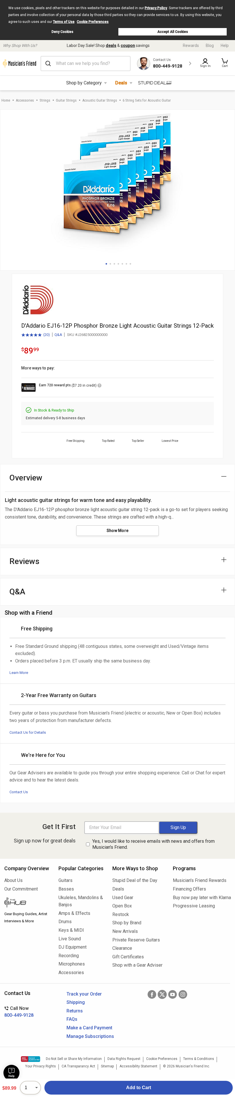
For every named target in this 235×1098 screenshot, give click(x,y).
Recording (68, 955)
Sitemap (107, 1066)
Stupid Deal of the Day (134, 880)
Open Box (122, 906)
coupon (128, 45)
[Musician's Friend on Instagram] (183, 994)
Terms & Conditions (198, 1059)
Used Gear (122, 897)
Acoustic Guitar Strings (99, 100)
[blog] (27, 903)
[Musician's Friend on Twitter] (162, 994)
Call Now (19, 1012)
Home (5, 100)
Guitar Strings (66, 100)
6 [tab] (126, 264)
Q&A (58, 335)
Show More (118, 530)
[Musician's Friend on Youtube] (172, 994)
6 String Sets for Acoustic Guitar (147, 100)
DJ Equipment (72, 947)
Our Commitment (21, 889)
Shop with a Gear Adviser (137, 965)
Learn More (18, 672)
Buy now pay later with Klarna (202, 897)
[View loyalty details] (99, 386)
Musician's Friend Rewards (199, 880)
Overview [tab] (25, 477)
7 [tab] (130, 264)
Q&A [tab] (17, 591)
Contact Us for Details (27, 732)
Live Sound (69, 938)
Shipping (75, 1002)
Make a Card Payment (89, 1027)
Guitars (65, 880)
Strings (45, 100)
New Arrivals (125, 931)
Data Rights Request (123, 1059)
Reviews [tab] (24, 561)
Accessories (25, 100)
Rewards (191, 45)
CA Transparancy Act (78, 1066)
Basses (66, 889)
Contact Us (18, 792)
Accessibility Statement (138, 1066)
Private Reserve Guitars (136, 940)
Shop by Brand (126, 922)
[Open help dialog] (11, 1073)
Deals (121, 83)
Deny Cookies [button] (62, 32)
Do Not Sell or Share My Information (74, 1059)
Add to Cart (138, 1087)
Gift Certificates (128, 956)
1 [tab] (106, 264)
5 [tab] (122, 264)
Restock (120, 914)
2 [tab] (110, 264)
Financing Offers (189, 889)
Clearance (122, 948)
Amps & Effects (74, 913)
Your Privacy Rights (40, 1066)
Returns (74, 1011)
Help (225, 45)
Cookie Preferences (93, 22)
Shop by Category (84, 83)
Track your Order (84, 994)
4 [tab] (118, 264)
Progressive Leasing (194, 906)
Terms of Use (64, 22)
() (35, 335)
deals (111, 45)
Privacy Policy (156, 8)
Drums (65, 921)
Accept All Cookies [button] (172, 32)
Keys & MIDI (71, 930)
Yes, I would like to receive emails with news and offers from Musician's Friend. (153, 844)
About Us (13, 880)
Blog (210, 45)
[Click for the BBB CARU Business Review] (30, 1059)
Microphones (71, 964)
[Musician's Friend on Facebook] (152, 994)
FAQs (71, 1019)
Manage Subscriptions (90, 1036)
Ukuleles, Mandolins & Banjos (80, 901)
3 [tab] (114, 264)
